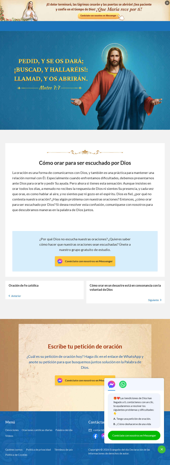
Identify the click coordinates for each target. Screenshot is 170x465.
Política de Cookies (16, 454)
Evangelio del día (119, 449)
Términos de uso (63, 449)
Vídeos (9, 435)
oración (22, 173)
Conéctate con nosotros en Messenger (134, 435)
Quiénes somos (14, 449)
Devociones (12, 429)
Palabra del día (63, 429)
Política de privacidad (38, 449)
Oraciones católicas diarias (37, 429)
